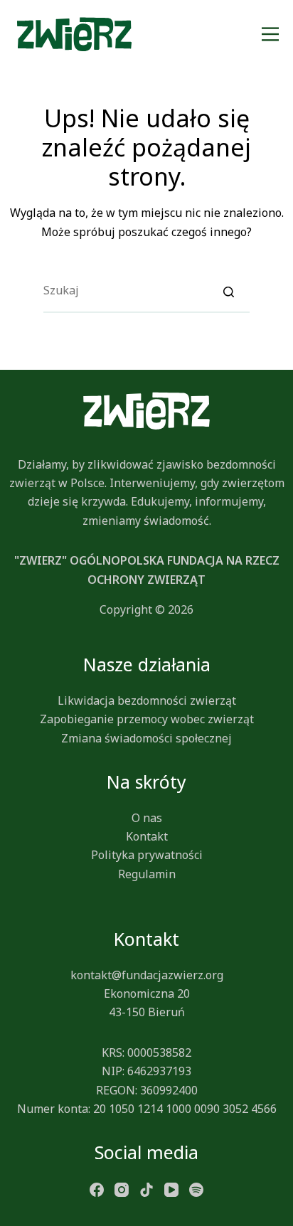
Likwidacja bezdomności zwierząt (147, 700)
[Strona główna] (74, 34)
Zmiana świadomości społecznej (146, 738)
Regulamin (147, 874)
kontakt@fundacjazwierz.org (146, 975)
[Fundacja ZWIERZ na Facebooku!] (97, 1188)
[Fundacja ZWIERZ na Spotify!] (196, 1188)
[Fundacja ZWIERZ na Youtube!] (171, 1188)
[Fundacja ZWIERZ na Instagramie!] (121, 1188)
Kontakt (147, 836)
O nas (147, 818)
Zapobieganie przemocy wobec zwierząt (147, 719)
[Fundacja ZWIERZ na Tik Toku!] (146, 1188)
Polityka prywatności (147, 855)
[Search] (228, 291)
